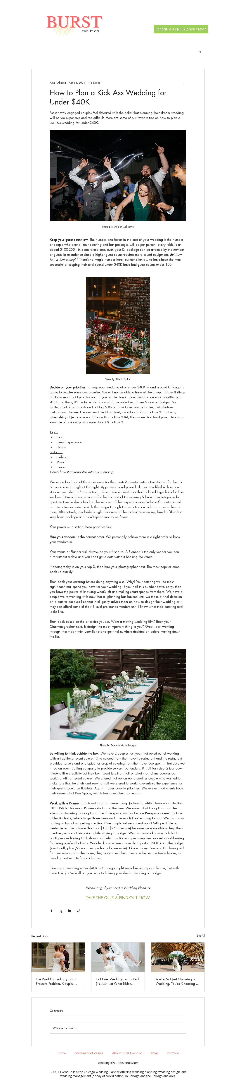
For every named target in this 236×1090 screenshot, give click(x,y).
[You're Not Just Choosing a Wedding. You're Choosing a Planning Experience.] (177, 957)
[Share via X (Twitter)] (60, 911)
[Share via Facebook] (51, 911)
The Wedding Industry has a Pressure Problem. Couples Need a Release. (56, 981)
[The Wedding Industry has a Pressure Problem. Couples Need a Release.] (58, 957)
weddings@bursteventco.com (118, 1063)
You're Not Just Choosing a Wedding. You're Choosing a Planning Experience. (177, 981)
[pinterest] (124, 1083)
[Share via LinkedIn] (69, 911)
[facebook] (118, 1083)
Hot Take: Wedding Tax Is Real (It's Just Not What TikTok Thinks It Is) (117, 981)
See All (201, 935)
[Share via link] (78, 911)
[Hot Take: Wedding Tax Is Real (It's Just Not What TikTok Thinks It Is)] (118, 957)
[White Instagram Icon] (112, 1083)
